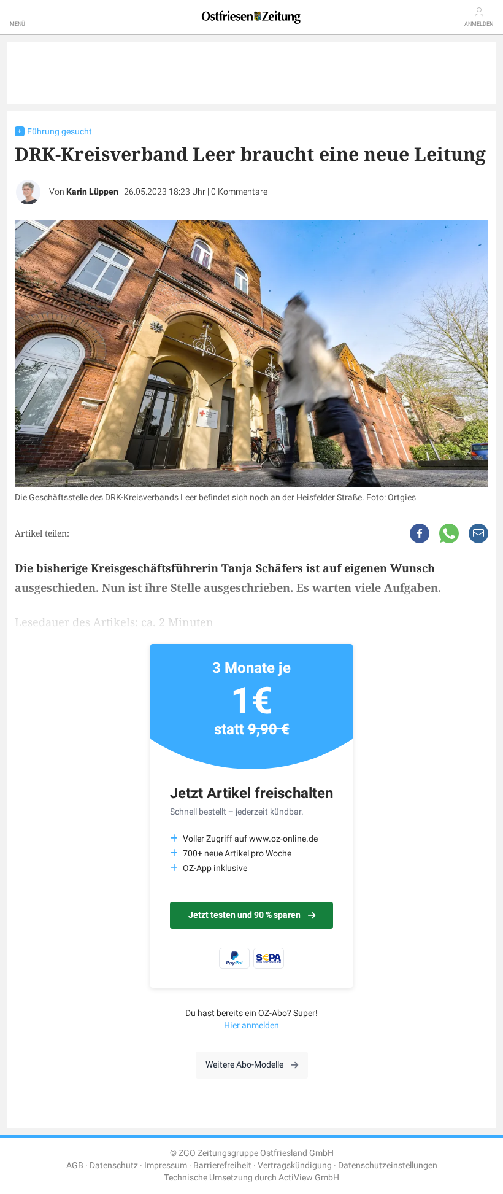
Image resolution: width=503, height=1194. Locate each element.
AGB (74, 1165)
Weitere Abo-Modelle (244, 1064)
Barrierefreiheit (222, 1165)
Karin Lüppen (92, 191)
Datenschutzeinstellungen (387, 1165)
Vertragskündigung (295, 1165)
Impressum (165, 1165)
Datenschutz (114, 1165)
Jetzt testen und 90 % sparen (244, 915)
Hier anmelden (251, 1025)
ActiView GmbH (308, 1177)
